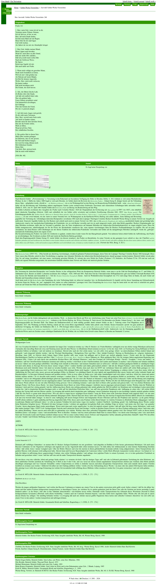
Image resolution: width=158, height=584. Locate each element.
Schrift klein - (128, 1)
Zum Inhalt (5, 1)
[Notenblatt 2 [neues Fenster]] (41, 187)
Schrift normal (139, 1)
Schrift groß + (151, 1)
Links (135, 4)
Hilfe (152, 4)
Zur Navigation (15, 1)
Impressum (144, 4)
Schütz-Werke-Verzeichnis (29, 7)
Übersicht (6, 13)
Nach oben (74, 578)
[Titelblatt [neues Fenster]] (148, 213)
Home (7, 9)
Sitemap (127, 4)
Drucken (85, 578)
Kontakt (118, 4)
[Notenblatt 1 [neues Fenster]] (23, 187)
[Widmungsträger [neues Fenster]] (149, 328)
